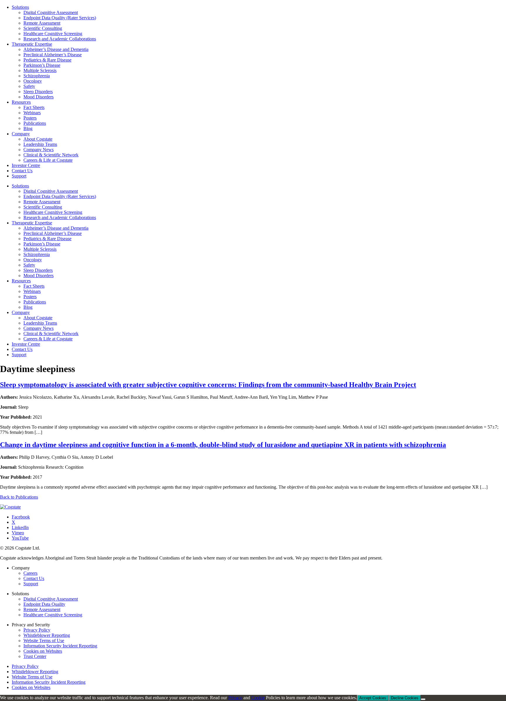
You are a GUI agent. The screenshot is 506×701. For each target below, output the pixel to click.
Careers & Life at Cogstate (48, 338)
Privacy (235, 697)
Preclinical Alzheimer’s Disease (52, 233)
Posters (30, 296)
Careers (30, 573)
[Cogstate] (10, 506)
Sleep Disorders (38, 270)
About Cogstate (37, 317)
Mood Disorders (38, 275)
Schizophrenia (36, 254)
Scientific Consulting (42, 206)
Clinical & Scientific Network (50, 333)
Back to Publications (19, 496)
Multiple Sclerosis (40, 249)
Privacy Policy (36, 629)
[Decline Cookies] (423, 699)
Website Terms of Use (43, 640)
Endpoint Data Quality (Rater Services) (59, 196)
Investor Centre (26, 344)
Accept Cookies (372, 698)
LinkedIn (20, 527)
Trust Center (34, 656)
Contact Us (22, 349)
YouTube (20, 537)
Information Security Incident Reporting (60, 645)
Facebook (21, 516)
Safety (29, 264)
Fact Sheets (34, 286)
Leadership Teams (40, 322)
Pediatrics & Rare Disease (47, 238)
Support (19, 354)
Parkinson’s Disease (41, 243)
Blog (28, 307)
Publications (34, 301)
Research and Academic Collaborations (59, 217)
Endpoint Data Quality (44, 604)
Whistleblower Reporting (46, 635)
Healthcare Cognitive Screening (52, 212)
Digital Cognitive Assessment (50, 191)
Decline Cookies (404, 698)
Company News (38, 328)
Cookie (258, 697)
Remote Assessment (41, 201)
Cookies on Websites (42, 651)
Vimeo (18, 532)
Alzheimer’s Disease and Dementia (55, 228)
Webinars (32, 291)
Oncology (32, 259)
